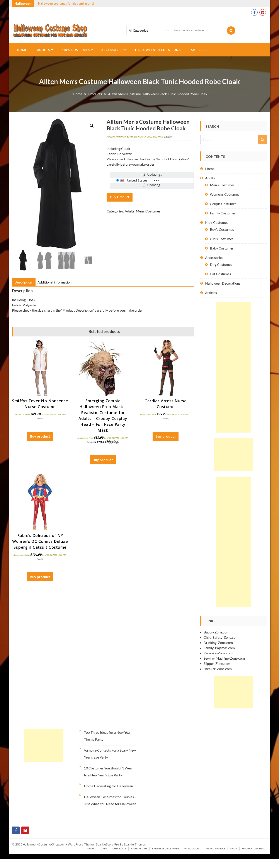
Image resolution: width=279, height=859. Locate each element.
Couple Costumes (223, 204)
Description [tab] (23, 282)
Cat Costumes (220, 274)
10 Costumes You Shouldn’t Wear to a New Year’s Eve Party (108, 771)
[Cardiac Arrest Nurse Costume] (166, 368)
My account (192, 848)
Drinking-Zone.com (218, 642)
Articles (198, 50)
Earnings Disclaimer (165, 848)
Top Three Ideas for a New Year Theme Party (107, 735)
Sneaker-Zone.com (218, 669)
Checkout (119, 848)
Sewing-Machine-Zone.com (224, 658)
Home (22, 50)
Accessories (112, 50)
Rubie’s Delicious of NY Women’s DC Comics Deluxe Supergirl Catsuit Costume (40, 541)
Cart (104, 848)
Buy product (119, 197)
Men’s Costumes (148, 211)
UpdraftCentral (253, 848)
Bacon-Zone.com (216, 632)
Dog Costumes (221, 264)
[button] (92, 126)
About (91, 848)
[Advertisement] (233, 367)
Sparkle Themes (135, 844)
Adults (43, 50)
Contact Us (139, 848)
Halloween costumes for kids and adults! (66, 3)
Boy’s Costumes (222, 229)
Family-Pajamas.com (219, 648)
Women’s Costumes (224, 194)
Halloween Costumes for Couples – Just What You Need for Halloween (110, 800)
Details (168, 136)
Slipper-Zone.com (217, 663)
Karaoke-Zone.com (218, 653)
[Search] (231, 30)
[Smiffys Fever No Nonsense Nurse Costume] (40, 368)
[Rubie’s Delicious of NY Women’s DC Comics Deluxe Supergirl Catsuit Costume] (40, 502)
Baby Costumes (222, 248)
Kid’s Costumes (76, 50)
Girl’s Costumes (221, 239)
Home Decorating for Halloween (108, 786)
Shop (233, 848)
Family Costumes (223, 213)
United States (137, 180)
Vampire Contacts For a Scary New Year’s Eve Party (110, 753)
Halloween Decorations (158, 50)
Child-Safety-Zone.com (221, 637)
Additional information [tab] (54, 282)
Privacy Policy (215, 848)
